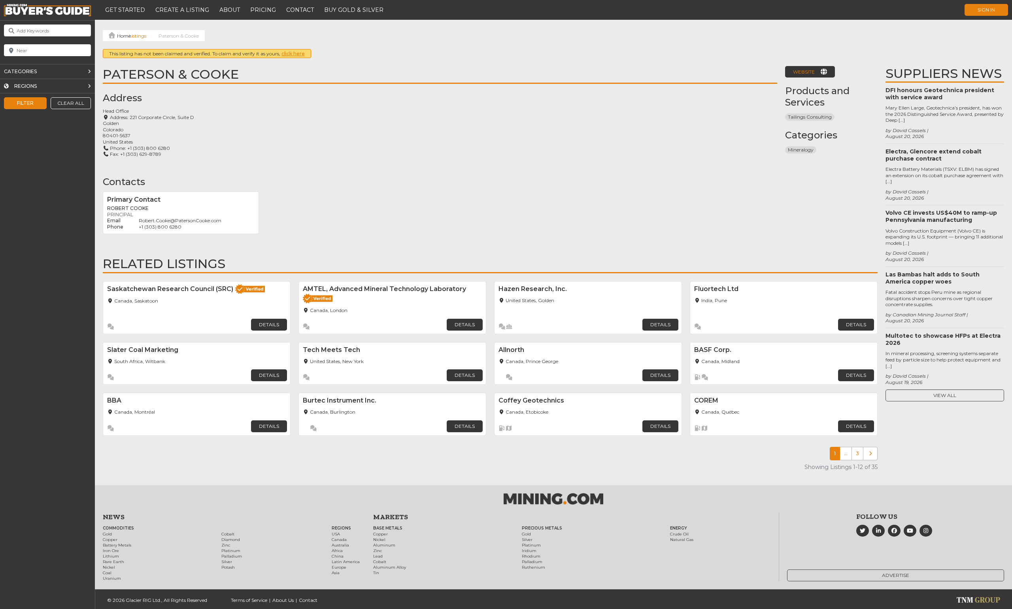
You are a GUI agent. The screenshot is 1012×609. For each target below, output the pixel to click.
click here (293, 54)
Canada (339, 539)
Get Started (125, 9)
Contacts (124, 181)
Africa (337, 550)
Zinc (225, 545)
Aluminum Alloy (389, 567)
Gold (107, 534)
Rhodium (531, 556)
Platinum (230, 550)
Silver (226, 561)
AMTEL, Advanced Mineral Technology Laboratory (384, 289)
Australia (340, 545)
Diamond (230, 539)
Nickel (109, 567)
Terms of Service (249, 600)
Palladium (231, 556)
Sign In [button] (986, 10)
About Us (283, 600)
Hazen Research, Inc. (532, 289)
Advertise (895, 575)
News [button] (114, 517)
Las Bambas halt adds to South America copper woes (933, 278)
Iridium (529, 550)
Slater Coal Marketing (143, 350)
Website (804, 72)
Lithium (111, 556)
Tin (376, 572)
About (229, 9)
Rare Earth (113, 561)
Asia (336, 572)
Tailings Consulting (810, 117)
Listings (137, 36)
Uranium (112, 578)
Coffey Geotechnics (531, 400)
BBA (114, 400)
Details (269, 324)
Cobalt (227, 534)
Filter (25, 103)
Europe (339, 567)
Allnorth (511, 350)
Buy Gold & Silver (353, 9)
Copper (110, 539)
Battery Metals (117, 545)
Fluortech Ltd (716, 289)
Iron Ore (111, 550)
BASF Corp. (712, 350)
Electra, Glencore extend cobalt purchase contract (934, 155)
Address (122, 98)
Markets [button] (390, 517)
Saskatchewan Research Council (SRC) (170, 289)
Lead (378, 556)
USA (336, 534)
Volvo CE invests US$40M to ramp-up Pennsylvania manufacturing (941, 216)
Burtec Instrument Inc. (339, 400)
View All (944, 395)
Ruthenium (533, 567)
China (338, 556)
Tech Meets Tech (331, 350)
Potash (228, 567)
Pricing (263, 9)
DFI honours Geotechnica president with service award (940, 94)
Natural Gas (681, 539)
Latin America (346, 561)
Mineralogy (801, 150)
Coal (107, 572)
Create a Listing (182, 9)
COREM (706, 400)
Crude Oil (679, 534)
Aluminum (384, 545)
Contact (300, 9)
